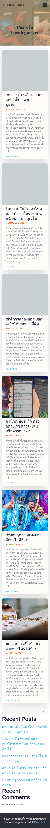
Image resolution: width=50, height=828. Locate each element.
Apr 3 (20, 653)
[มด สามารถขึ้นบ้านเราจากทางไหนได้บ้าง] (25, 619)
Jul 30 (20, 436)
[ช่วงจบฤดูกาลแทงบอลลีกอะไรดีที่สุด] (25, 510)
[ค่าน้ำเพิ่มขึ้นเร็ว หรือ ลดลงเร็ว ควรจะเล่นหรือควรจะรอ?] (25, 396)
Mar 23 (21, 223)
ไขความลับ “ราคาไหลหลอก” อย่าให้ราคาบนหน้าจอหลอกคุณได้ (23, 744)
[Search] (44, 710)
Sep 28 (21, 329)
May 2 (20, 544)
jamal (11, 223)
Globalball (40, 822)
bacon (11, 109)
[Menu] (44, 5)
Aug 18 (21, 109)
